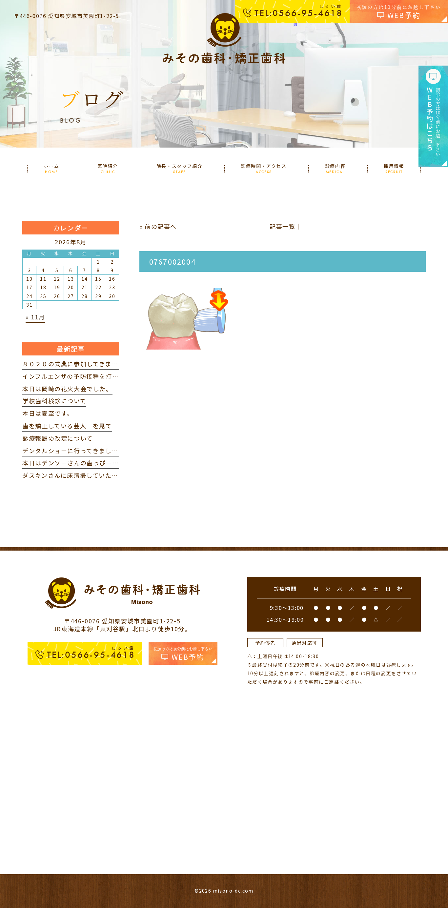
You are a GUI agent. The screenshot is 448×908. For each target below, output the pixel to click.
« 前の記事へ (158, 226)
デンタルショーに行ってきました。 (73, 450)
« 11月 (35, 317)
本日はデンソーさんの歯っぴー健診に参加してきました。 (105, 462)
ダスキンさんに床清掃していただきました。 (86, 475)
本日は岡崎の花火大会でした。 (67, 388)
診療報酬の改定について (57, 438)
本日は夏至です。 (47, 413)
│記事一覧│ (282, 226)
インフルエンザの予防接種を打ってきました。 (89, 376)
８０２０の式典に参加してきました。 (76, 363)
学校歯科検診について (54, 400)
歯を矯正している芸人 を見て (67, 425)
